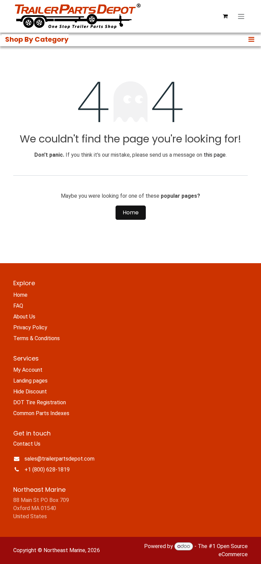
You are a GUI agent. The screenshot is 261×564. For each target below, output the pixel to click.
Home (131, 212)
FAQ (18, 306)
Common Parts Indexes (41, 413)
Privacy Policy (30, 327)
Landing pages (30, 380)
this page (215, 155)
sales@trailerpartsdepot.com (59, 458)
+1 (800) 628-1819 (47, 469)
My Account (27, 370)
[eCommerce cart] (225, 16)
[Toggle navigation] (241, 16)
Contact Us (26, 444)
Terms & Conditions (36, 338)
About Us (24, 316)
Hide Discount (30, 391)
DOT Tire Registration (39, 402)
